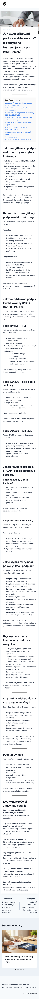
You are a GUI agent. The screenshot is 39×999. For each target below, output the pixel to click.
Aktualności (7, 30)
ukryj (17, 100)
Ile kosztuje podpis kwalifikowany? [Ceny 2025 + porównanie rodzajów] (9, 905)
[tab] (15, 969)
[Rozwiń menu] (35, 3)
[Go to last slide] (5, 948)
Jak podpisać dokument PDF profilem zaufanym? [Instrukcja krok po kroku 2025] (29, 905)
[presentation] (19, 941)
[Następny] (33, 948)
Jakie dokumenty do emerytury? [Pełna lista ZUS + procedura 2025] (19, 959)
